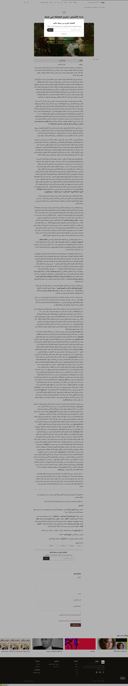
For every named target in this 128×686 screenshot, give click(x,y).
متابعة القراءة (64, 33)
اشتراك (50, 29)
